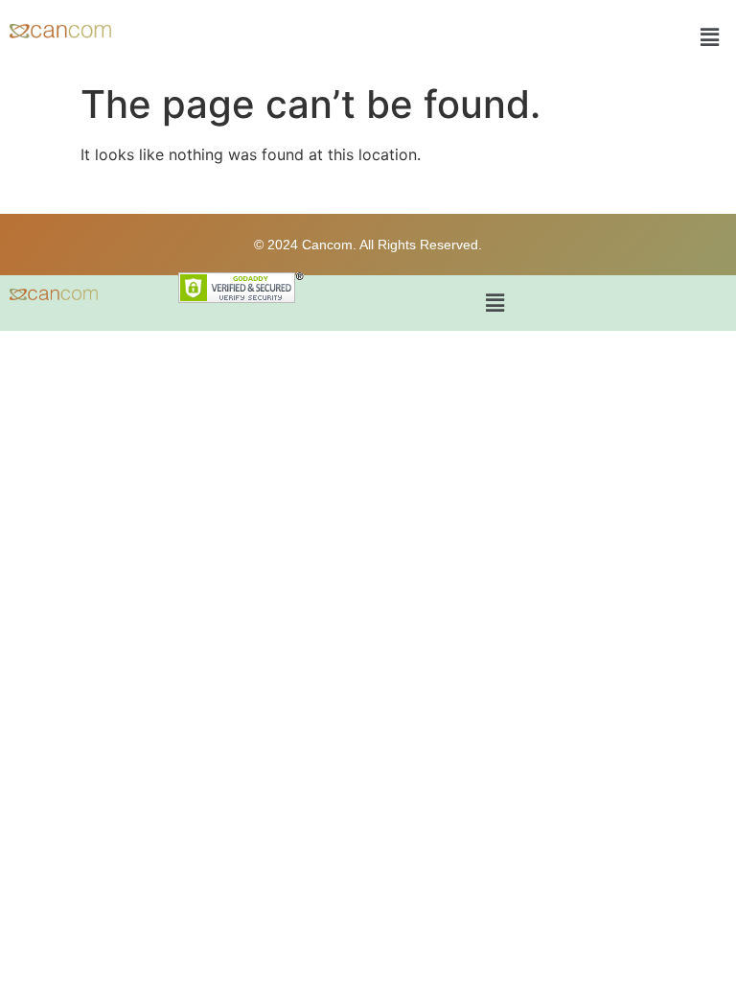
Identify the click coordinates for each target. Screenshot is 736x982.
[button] (710, 37)
